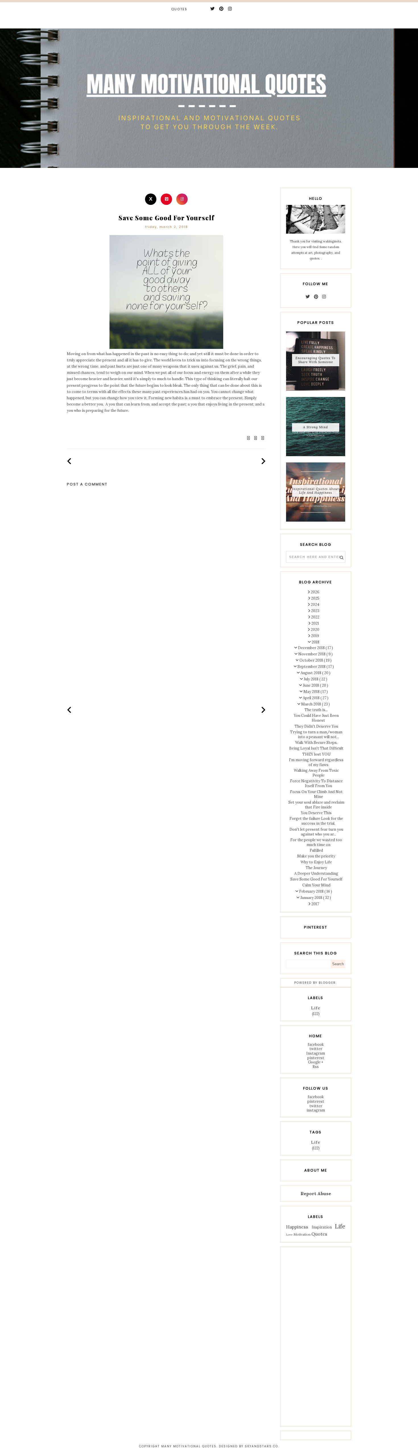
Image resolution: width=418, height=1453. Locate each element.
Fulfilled (316, 850)
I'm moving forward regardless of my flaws (316, 762)
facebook (316, 1044)
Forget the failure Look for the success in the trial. (316, 821)
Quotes (179, 9)
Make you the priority (316, 856)
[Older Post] (263, 461)
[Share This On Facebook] (248, 438)
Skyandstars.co (261, 1446)
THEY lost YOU (316, 754)
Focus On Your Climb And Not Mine (316, 794)
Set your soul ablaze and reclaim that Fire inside (316, 805)
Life (315, 1008)
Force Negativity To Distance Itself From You (316, 783)
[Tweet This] (255, 438)
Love (289, 1234)
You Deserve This (316, 812)
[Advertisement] (166, 656)
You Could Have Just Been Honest (316, 718)
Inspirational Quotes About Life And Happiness (315, 491)
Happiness (297, 1227)
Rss (316, 1066)
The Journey (316, 867)
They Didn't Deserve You (316, 726)
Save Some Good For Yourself (316, 879)
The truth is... (316, 709)
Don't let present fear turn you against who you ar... (316, 832)
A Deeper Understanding (316, 873)
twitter (315, 1048)
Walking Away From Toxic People (316, 773)
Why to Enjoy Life (316, 862)
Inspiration (322, 1227)
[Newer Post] (69, 461)
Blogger (327, 983)
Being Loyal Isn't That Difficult (316, 748)
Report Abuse (316, 1193)
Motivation (302, 1234)
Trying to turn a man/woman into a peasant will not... (316, 734)
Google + (315, 1062)
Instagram (315, 1053)
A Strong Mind (315, 427)
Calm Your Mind (316, 885)
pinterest (315, 1057)
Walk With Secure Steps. (316, 742)
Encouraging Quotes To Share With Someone (315, 360)
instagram (316, 1110)
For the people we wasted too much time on (316, 842)
